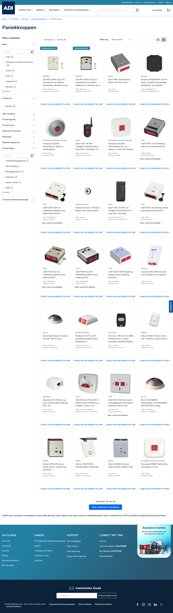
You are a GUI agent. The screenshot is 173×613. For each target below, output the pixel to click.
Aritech (10, 70)
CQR (9, 57)
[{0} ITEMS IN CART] (169, 10)
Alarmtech (11, 81)
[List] (163, 39)
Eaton (9, 76)
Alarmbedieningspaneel (17, 161)
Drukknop (11, 177)
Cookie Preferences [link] (13, 606)
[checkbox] (3, 57)
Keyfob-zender (13, 182)
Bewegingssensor (14, 171)
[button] (171, 306)
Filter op (104, 39)
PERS (9, 188)
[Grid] (158, 39)
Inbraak (10, 106)
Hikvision (10, 87)
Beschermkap (12, 166)
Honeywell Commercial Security (19, 64)
